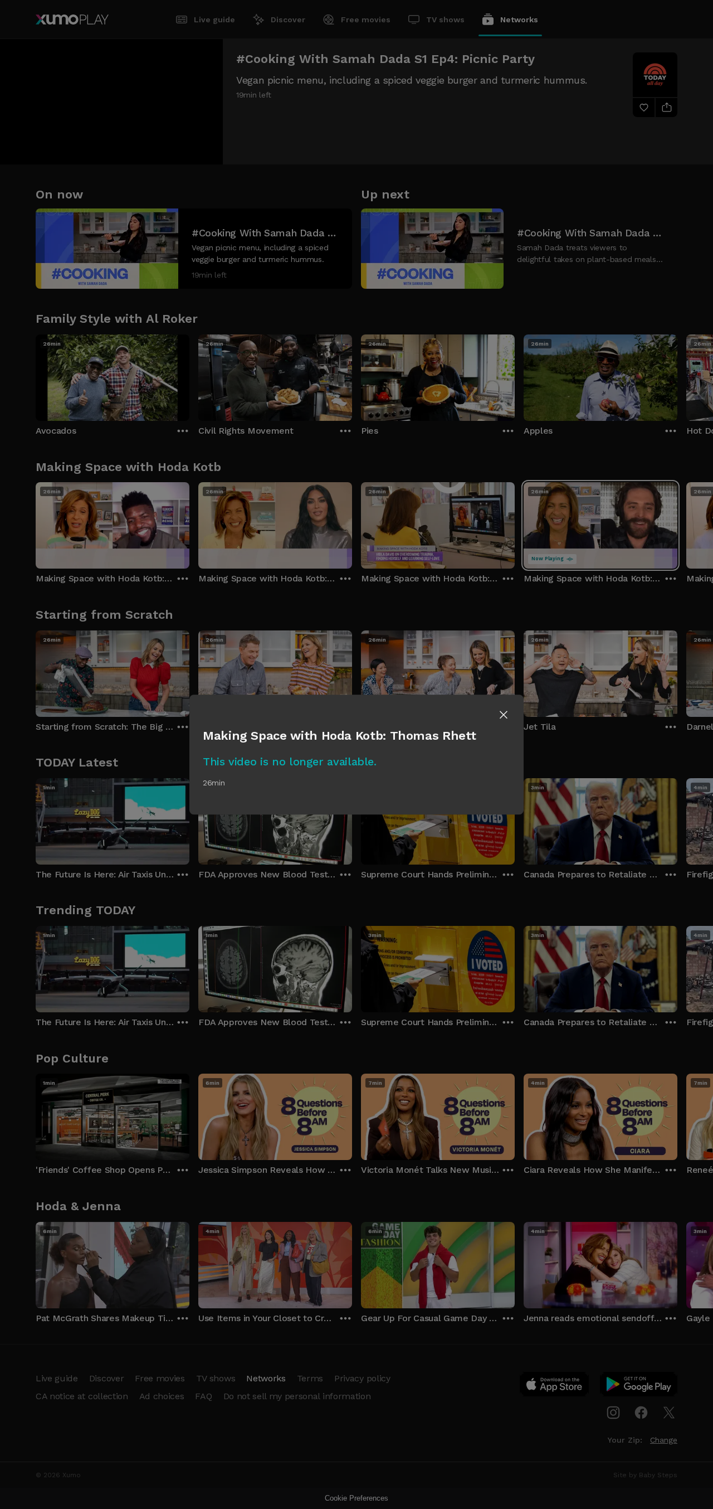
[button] (503, 714)
